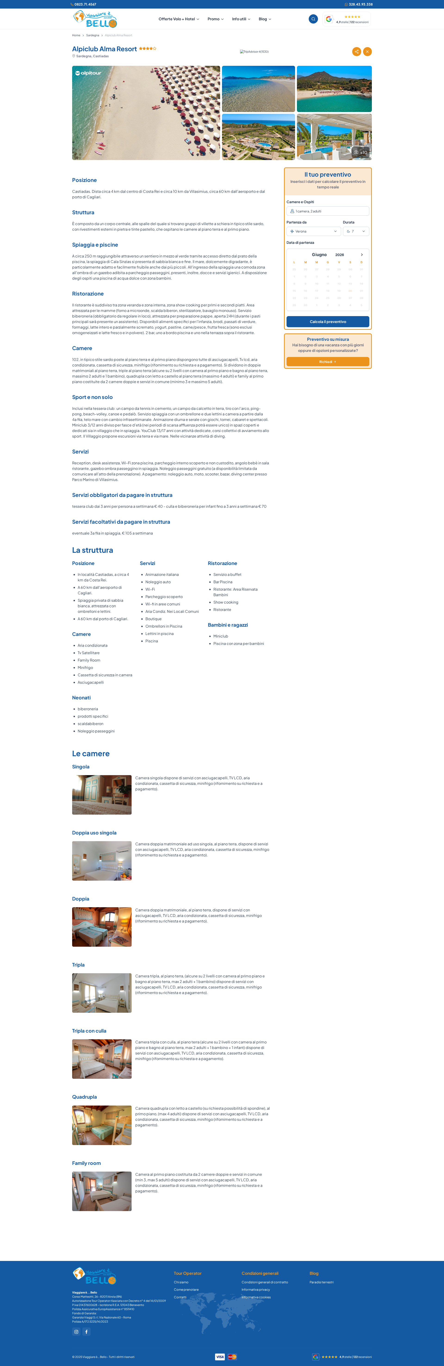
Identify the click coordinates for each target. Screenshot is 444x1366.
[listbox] (314, 231)
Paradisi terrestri (322, 1282)
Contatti (180, 1297)
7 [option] (353, 231)
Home (76, 35)
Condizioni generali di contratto (265, 1282)
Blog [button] (263, 18)
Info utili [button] (239, 18)
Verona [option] (301, 231)
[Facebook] (86, 1331)
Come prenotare (186, 1289)
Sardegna (92, 35)
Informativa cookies (256, 1297)
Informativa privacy (256, 1289)
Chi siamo (181, 1282)
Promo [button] (213, 18)
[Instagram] (76, 1331)
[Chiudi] (367, 51)
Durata (349, 222)
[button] (356, 51)
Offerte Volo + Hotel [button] (177, 18)
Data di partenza (300, 242)
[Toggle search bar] (313, 19)
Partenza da (297, 222)
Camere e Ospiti (300, 201)
